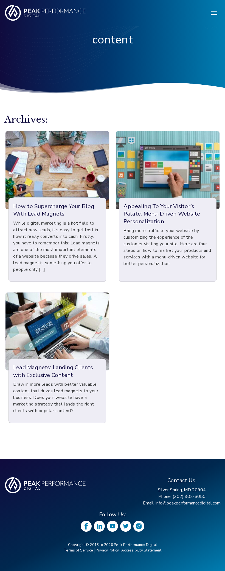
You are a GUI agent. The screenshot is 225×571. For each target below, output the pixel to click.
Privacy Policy (107, 550)
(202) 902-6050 (189, 496)
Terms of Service (78, 550)
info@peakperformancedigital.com (188, 503)
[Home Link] (45, 485)
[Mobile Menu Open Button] (214, 13)
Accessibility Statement (141, 550)
